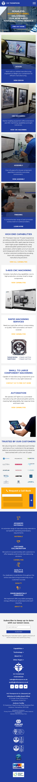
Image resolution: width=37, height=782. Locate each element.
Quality (18, 583)
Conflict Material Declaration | (24, 712)
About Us (18, 606)
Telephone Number (10, 496)
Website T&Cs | (14, 714)
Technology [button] (17, 652)
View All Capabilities (18, 262)
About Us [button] (17, 656)
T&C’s (18, 637)
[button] (34, 3)
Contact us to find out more (18, 383)
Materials (18, 536)
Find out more (18, 26)
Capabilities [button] (18, 648)
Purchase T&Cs (23, 714)
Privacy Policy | (8, 711)
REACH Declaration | (18, 711)
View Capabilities (18, 282)
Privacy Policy (26, 637)
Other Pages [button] (17, 660)
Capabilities (18, 560)
